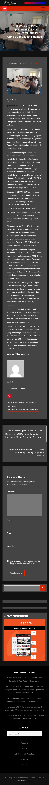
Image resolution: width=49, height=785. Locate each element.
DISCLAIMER (24, 759)
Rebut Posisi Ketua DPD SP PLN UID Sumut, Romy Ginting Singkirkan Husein (26, 452)
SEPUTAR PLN (32, 64)
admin (10, 381)
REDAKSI (24, 743)
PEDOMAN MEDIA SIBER (24, 754)
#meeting (11, 406)
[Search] (42, 588)
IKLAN (24, 765)
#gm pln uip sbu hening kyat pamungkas (22, 403)
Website (10, 546)
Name (10, 520)
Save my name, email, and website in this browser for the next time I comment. (25, 563)
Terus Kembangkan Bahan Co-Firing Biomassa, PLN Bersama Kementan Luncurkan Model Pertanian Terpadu (23, 433)
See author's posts (18, 388)
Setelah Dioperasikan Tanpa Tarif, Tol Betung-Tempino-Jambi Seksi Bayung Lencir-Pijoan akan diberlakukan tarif (24, 689)
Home (24, 748)
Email (10, 533)
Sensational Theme (24, 780)
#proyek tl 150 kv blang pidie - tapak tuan (23, 410)
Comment (11, 491)
